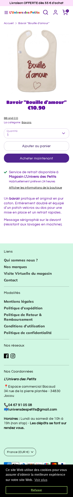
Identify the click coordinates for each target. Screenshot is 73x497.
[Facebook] (6, 356)
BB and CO (11, 118)
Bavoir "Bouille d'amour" (33, 23)
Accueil (9, 23)
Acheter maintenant (36, 158)
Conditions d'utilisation (24, 326)
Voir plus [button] (40, 480)
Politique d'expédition (23, 308)
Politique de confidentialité (28, 332)
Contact (11, 280)
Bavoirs (26, 122)
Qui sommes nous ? (21, 260)
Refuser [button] (36, 490)
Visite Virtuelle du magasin (28, 273)
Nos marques (15, 267)
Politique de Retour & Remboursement (23, 316)
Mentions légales (19, 301)
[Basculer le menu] (4, 12)
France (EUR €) (18, 452)
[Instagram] (13, 356)
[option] (36, 61)
